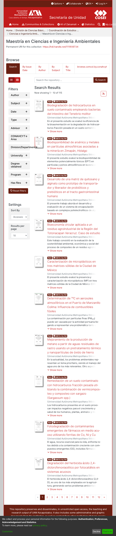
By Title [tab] (68, 68)
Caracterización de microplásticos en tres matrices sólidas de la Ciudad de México (71, 266)
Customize (7, 531)
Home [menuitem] (15, 24)
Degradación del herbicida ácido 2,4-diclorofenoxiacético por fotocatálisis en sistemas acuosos (73, 467)
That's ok (107, 531)
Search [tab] (13, 66)
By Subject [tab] (56, 68)
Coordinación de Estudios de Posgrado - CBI (64, 30)
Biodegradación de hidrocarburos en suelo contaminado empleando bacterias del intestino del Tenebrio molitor (74, 110)
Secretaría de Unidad (67, 17)
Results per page (17, 227)
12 (99, 497)
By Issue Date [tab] (27, 68)
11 (93, 497)
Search (102, 79)
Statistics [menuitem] (90, 24)
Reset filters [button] (19, 190)
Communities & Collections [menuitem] (39, 24)
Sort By (15, 210)
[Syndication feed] (103, 93)
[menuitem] (57, 3)
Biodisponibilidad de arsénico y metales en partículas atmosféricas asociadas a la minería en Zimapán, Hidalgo (73, 146)
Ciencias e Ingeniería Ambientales (24, 33)
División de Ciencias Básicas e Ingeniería (31, 30)
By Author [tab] (42, 68)
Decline (96, 531)
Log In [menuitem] (101, 3)
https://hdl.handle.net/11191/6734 (60, 46)
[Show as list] (11, 80)
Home (9, 30)
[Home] (25, 14)
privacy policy (40, 525)
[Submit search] (99, 24)
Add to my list (61, 102)
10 (87, 497)
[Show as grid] (17, 80)
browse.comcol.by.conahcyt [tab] (92, 66)
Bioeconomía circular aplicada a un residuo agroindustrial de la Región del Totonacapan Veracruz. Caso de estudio (73, 229)
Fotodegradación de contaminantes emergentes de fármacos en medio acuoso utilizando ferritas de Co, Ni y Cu (73, 431)
